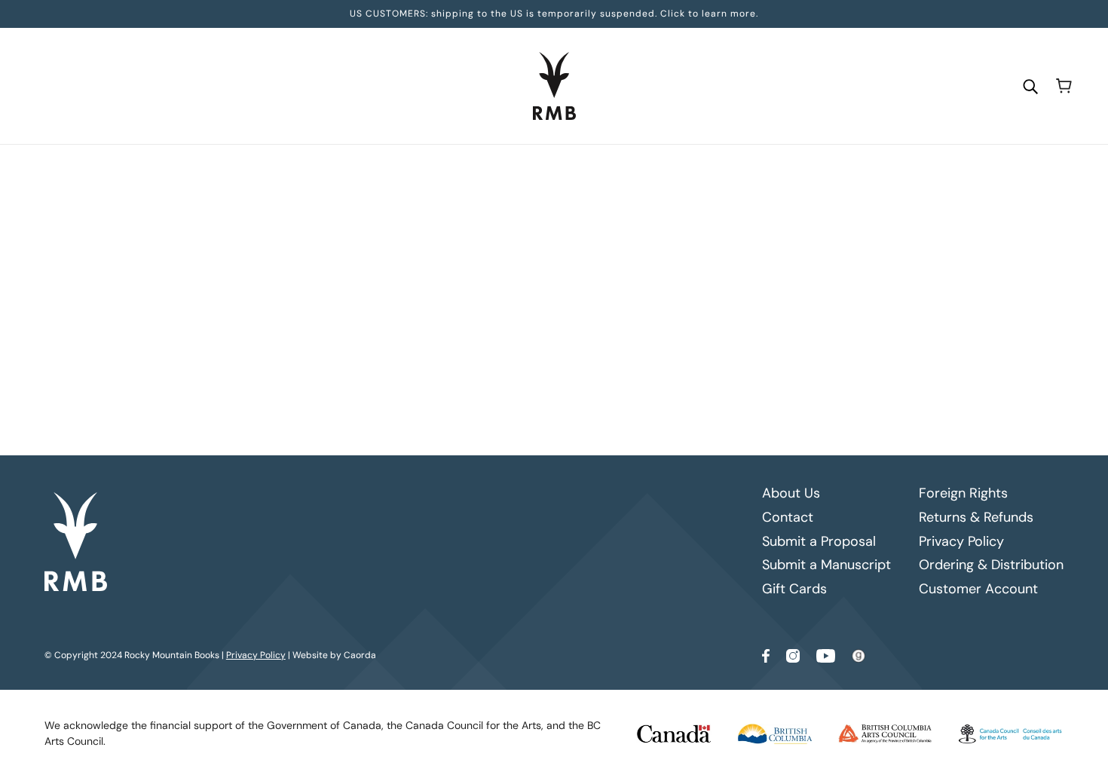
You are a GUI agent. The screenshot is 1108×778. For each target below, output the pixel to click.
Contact (787, 517)
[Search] (1030, 85)
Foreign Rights (963, 493)
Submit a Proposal (819, 541)
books (671, 356)
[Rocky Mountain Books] (554, 86)
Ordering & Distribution (991, 565)
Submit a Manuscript (826, 565)
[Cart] (1064, 85)
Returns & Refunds (976, 517)
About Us (791, 493)
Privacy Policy (961, 541)
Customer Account (978, 589)
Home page (525, 356)
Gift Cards (794, 589)
